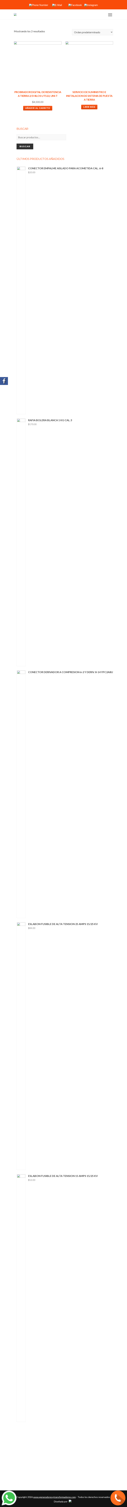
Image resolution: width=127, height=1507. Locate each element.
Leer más (89, 107)
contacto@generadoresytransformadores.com (86, 1474)
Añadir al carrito (37, 108)
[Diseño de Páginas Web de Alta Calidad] (69, 1501)
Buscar (25, 146)
